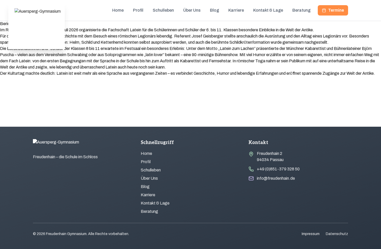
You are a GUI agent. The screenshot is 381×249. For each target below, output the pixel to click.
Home (118, 10)
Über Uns (192, 10)
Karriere (236, 10)
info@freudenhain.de (276, 178)
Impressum (311, 234)
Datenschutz (337, 234)
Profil (138, 10)
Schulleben (163, 10)
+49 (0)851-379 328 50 (278, 169)
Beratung (301, 10)
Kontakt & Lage (268, 10)
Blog (214, 10)
